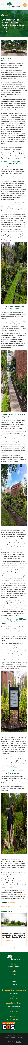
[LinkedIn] (14, 1019)
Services (14, 974)
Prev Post (5, 906)
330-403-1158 (14, 966)
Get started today (22, 894)
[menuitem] (7, 1038)
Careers (14, 981)
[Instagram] (17, 1019)
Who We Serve (14, 978)
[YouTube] (20, 1019)
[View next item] (14, 948)
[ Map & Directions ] (14, 998)
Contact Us (14, 984)
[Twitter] (11, 1019)
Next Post (20, 906)
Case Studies (11, 902)
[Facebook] (7, 1019)
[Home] (13, 5)
